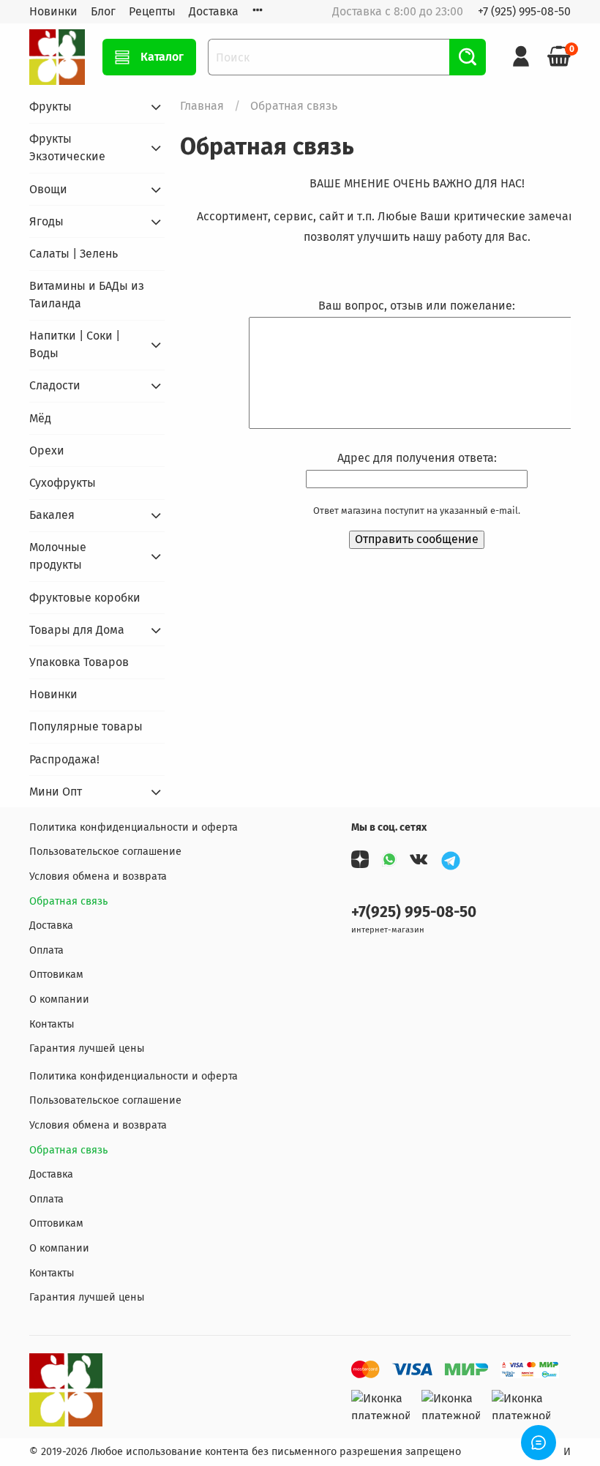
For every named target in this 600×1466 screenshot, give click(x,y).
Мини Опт (55, 792)
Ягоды (46, 221)
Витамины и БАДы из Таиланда (86, 294)
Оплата (46, 950)
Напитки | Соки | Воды (74, 344)
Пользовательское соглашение (105, 851)
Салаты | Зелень (73, 254)
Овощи (48, 189)
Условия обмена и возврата (98, 876)
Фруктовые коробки (84, 598)
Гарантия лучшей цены (87, 1048)
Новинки (53, 11)
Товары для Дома (76, 630)
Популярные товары (86, 726)
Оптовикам (56, 974)
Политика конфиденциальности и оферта (133, 827)
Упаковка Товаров (79, 662)
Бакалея (52, 515)
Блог (103, 11)
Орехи (46, 450)
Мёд (40, 418)
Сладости (54, 385)
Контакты (52, 1024)
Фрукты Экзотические (67, 147)
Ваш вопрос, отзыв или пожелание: (416, 306)
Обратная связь (68, 901)
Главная (202, 106)
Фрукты (50, 106)
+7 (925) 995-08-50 (524, 11)
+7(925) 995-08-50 (413, 912)
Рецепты (152, 11)
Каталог (162, 57)
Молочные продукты (57, 556)
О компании (59, 999)
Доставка (214, 11)
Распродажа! (64, 759)
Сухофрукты (62, 483)
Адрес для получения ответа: (417, 458)
